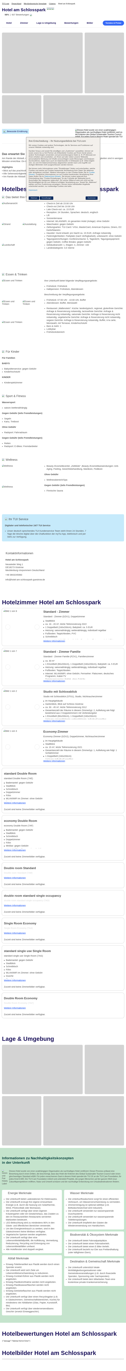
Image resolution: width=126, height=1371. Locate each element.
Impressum (33, 190)
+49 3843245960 (13, 575)
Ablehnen (34, 198)
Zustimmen (92, 198)
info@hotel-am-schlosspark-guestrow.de (25, 579)
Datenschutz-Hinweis (52, 176)
